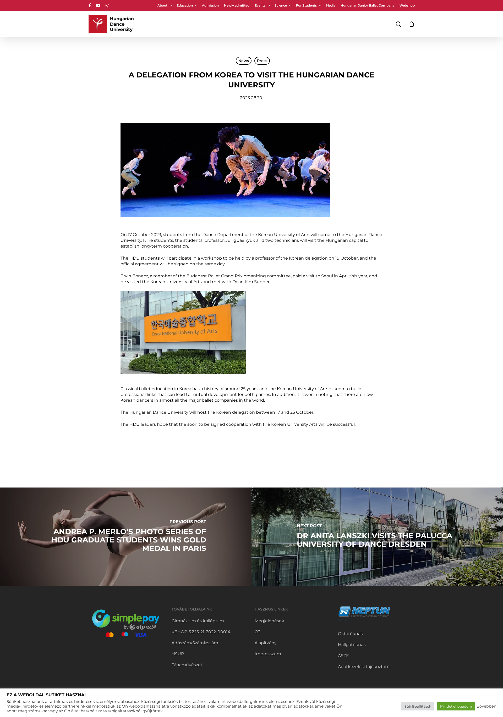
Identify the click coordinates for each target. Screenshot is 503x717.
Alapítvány (266, 642)
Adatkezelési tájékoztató (364, 666)
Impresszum (268, 653)
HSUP (178, 653)
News (243, 60)
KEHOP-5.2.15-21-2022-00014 (201, 631)
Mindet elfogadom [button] (456, 706)
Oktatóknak (350, 633)
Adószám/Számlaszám (195, 642)
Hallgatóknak (352, 644)
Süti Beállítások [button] (417, 706)
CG (257, 631)
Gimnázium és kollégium (198, 620)
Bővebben (486, 706)
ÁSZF (343, 655)
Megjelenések (269, 620)
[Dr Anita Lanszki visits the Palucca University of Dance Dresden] (377, 537)
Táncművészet (187, 664)
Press (262, 60)
